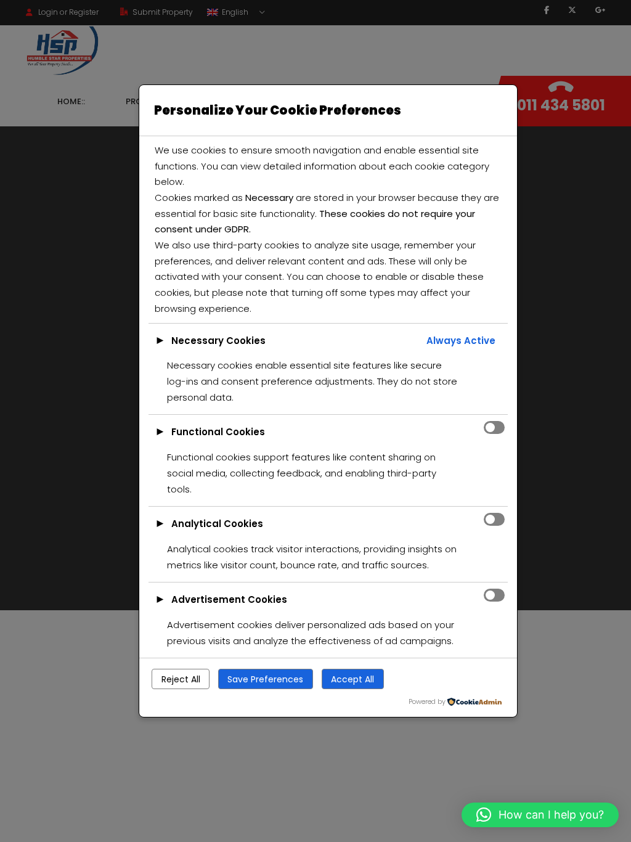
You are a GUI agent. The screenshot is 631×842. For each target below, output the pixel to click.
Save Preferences (265, 679)
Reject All (180, 679)
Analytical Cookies (217, 523)
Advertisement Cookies (229, 599)
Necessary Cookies (218, 340)
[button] (540, 815)
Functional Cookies (218, 431)
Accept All (352, 679)
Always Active (460, 340)
